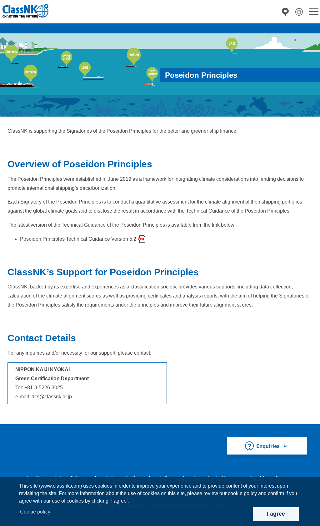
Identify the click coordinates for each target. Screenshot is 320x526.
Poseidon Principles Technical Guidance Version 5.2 (78, 239)
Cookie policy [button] (35, 511)
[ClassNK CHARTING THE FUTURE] (25, 11)
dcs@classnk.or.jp (52, 396)
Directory (285, 12)
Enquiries (267, 446)
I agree (276, 514)
